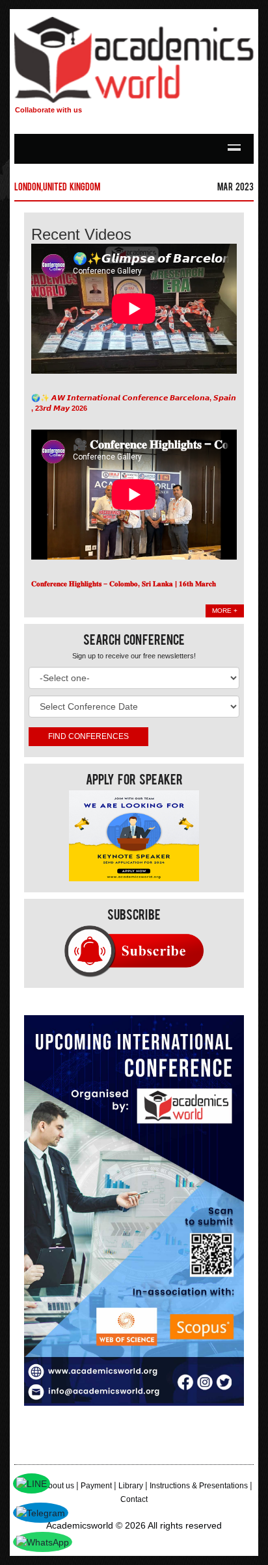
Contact (134, 1499)
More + (224, 610)
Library (130, 1485)
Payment (96, 1485)
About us (58, 1485)
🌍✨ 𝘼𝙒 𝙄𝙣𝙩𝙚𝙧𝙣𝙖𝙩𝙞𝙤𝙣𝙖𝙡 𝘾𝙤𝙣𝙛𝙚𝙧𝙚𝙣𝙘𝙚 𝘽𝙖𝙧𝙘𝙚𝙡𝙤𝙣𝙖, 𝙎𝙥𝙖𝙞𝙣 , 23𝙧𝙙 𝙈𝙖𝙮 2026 (133, 403)
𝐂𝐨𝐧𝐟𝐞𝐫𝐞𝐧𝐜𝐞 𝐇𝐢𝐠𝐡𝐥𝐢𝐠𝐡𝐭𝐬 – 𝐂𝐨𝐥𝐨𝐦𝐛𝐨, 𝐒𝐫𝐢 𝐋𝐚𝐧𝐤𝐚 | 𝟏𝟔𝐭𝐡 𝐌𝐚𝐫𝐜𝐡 (123, 584)
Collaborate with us (48, 110)
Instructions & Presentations (199, 1485)
